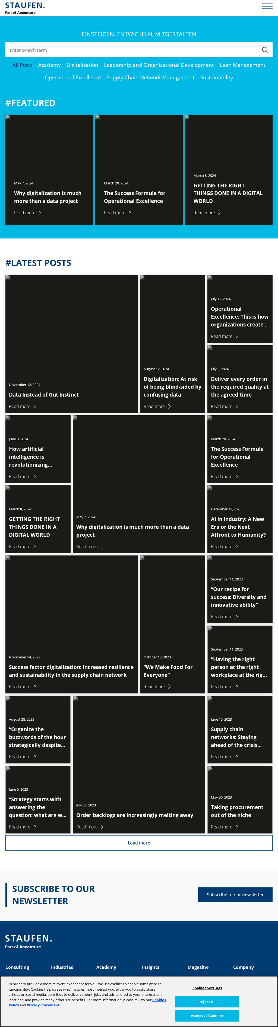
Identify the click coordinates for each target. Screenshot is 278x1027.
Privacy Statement (43, 1005)
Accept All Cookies (207, 1015)
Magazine (198, 967)
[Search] (265, 49)
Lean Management (243, 64)
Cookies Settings (207, 987)
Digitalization (82, 64)
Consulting (17, 967)
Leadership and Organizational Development (159, 64)
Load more (139, 843)
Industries (62, 967)
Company (243, 967)
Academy (49, 64)
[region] (139, 1001)
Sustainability (216, 77)
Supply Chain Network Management (151, 77)
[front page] (25, 8)
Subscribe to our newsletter (235, 895)
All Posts (22, 64)
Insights (150, 967)
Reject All (207, 1001)
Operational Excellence (73, 77)
